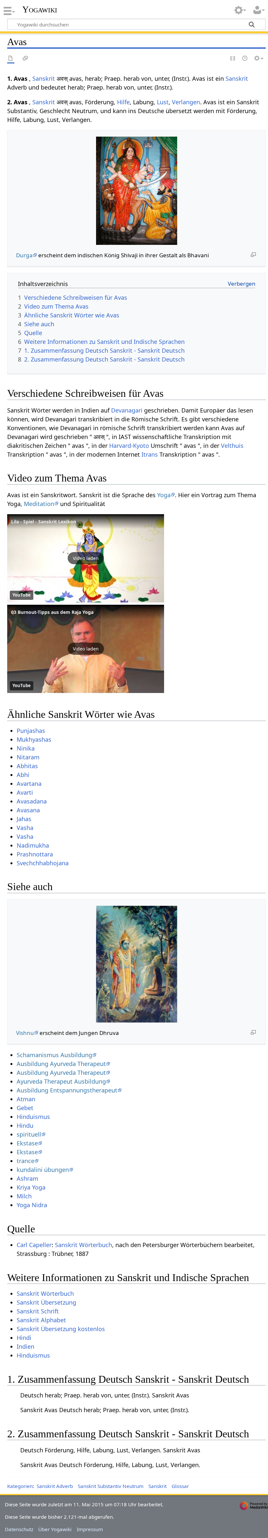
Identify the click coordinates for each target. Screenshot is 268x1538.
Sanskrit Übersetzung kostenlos (61, 1329)
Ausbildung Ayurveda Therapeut (61, 1064)
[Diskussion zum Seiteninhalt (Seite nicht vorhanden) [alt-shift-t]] (25, 58)
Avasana (28, 810)
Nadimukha (33, 845)
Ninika (26, 748)
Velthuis (232, 445)
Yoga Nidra (32, 1205)
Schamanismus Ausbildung (54, 1055)
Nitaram (28, 757)
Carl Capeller (34, 1245)
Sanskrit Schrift (38, 1311)
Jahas (24, 819)
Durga (24, 255)
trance (25, 1161)
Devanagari (126, 410)
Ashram (27, 1178)
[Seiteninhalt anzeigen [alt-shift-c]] (10, 58)
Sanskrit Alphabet (41, 1320)
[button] (85, 558)
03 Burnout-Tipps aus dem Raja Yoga (52, 612)
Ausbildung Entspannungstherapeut (67, 1090)
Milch (24, 1196)
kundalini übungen (43, 1170)
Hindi (24, 1338)
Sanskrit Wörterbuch (83, 1245)
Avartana (29, 783)
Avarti (25, 792)
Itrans (150, 454)
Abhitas (27, 766)
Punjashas (31, 731)
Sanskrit (43, 78)
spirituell (29, 1134)
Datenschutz (19, 1529)
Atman (26, 1099)
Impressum (90, 1529)
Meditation (39, 504)
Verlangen (186, 102)
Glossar (180, 1486)
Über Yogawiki (55, 1529)
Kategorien (20, 1486)
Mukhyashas (34, 739)
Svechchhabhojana (43, 863)
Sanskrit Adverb (55, 1486)
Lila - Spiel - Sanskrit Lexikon (43, 521)
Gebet (25, 1108)
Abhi (23, 775)
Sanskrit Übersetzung (46, 1302)
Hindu (25, 1125)
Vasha (25, 828)
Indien (25, 1346)
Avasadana (32, 801)
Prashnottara (35, 854)
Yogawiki (39, 9)
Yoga (164, 495)
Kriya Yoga (31, 1187)
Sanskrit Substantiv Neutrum (110, 1486)
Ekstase (27, 1143)
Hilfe (123, 102)
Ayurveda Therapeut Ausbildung (61, 1081)
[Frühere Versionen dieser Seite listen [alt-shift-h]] (245, 58)
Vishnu (25, 1033)
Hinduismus (33, 1117)
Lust (163, 102)
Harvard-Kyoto (129, 445)
